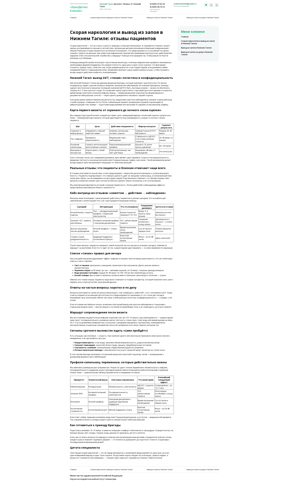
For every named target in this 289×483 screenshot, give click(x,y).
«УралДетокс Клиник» (79, 8)
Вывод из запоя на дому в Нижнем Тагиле (202, 17)
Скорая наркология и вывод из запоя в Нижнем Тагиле (111, 17)
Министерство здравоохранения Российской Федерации (96, 475)
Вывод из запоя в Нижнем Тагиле (160, 17)
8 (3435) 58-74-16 (157, 7)
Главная (73, 17)
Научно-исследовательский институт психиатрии (93, 479)
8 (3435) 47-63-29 (157, 4)
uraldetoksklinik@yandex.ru (185, 4)
